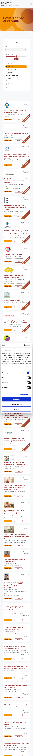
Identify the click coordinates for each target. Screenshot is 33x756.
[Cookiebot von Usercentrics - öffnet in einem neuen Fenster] (24, 345)
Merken (19, 119)
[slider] (16, 56)
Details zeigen (24, 394)
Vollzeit (10, 87)
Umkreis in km (9, 54)
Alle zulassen (16, 399)
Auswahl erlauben (16, 404)
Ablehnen (16, 409)
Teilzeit (10, 84)
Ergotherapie (12, 64)
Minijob (10, 78)
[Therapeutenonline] (10, 4)
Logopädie (11, 66)
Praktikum (11, 81)
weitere (10, 72)
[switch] (29, 378)
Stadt (7, 46)
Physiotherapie (12, 69)
